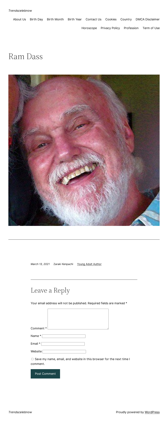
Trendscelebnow (20, 10)
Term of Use (151, 28)
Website (36, 351)
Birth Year (75, 19)
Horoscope (89, 28)
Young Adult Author (89, 264)
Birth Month (55, 19)
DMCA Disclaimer (148, 19)
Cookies (110, 19)
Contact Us (93, 19)
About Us (19, 19)
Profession (131, 28)
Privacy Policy (110, 28)
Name (36, 336)
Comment (39, 328)
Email (35, 343)
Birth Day (36, 19)
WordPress (152, 412)
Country (126, 19)
